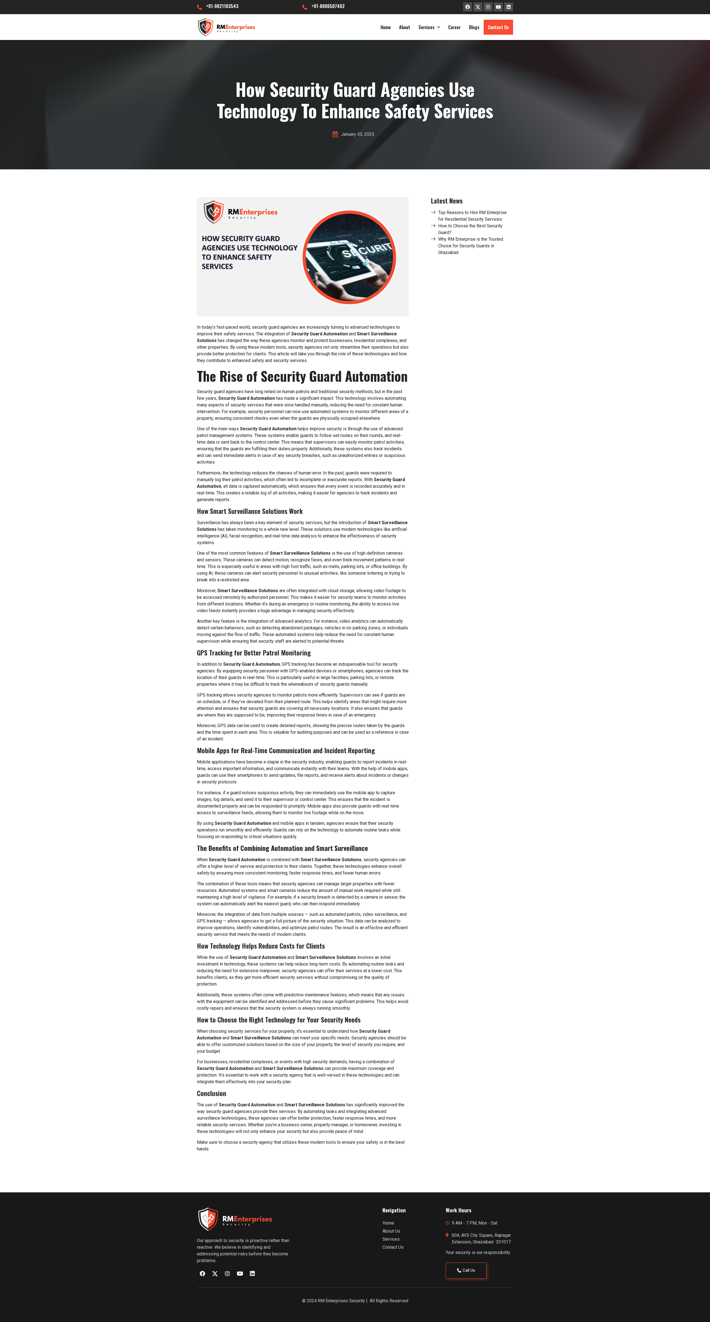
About (404, 27)
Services (427, 27)
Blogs (474, 27)
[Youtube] (498, 6)
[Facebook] (467, 6)
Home (386, 27)
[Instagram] (488, 6)
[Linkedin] (508, 6)
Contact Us (498, 27)
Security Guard (234, 398)
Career (454, 27)
